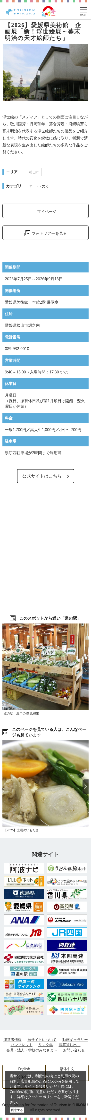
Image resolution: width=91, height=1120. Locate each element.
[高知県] (67, 907)
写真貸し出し (70, 1044)
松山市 (34, 172)
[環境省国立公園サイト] (67, 971)
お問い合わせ (74, 1050)
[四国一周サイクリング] (24, 984)
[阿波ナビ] (24, 868)
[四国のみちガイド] (24, 997)
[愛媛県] (24, 907)
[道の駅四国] (24, 971)
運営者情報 (12, 1039)
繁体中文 (67, 1068)
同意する (17, 1110)
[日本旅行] (24, 945)
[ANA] (24, 919)
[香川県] (67, 894)
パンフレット (22, 1044)
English (24, 1068)
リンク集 (45, 1044)
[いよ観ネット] (24, 881)
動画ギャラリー (75, 1039)
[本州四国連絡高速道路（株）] (67, 958)
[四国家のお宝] (67, 1010)
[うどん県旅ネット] (67, 868)
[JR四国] (67, 932)
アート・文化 (38, 186)
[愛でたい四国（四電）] (24, 1010)
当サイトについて (42, 1039)
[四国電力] (24, 958)
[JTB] (24, 932)
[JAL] (67, 919)
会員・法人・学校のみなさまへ (31, 1050)
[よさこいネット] (67, 881)
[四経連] (67, 945)
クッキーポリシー (42, 1096)
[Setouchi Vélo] (67, 984)
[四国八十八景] (67, 997)
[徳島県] (24, 894)
